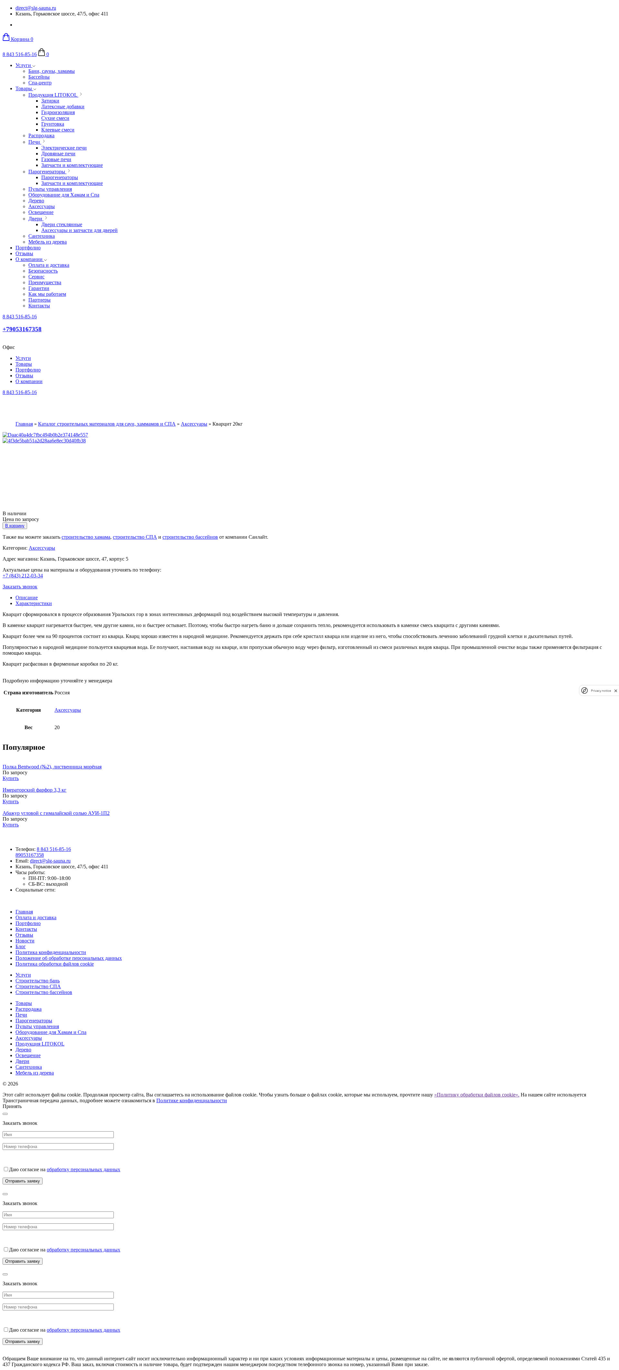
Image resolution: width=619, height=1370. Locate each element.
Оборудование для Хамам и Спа (50, 1032)
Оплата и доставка (35, 917)
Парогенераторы (33, 1020)
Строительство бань (37, 980)
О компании (29, 259)
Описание (26, 597)
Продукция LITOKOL (39, 1044)
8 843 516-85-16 (20, 54)
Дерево (23, 1049)
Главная (24, 424)
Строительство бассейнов (43, 992)
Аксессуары (194, 424)
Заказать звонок (20, 586)
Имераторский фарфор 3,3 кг (34, 790)
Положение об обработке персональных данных (68, 958)
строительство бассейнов (190, 537)
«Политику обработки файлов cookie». (476, 1094)
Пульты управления (37, 1026)
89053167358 (29, 855)
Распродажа (28, 1009)
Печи (21, 1015)
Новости (24, 940)
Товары (24, 88)
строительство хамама (86, 537)
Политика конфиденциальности (50, 952)
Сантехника (28, 1067)
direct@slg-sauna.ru (35, 8)
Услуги (23, 65)
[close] (615, 690)
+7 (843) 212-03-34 (23, 575)
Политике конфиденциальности (191, 1100)
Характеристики (33, 603)
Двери (22, 1061)
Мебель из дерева (34, 1073)
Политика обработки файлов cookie (54, 964)
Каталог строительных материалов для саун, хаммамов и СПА (107, 424)
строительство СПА (135, 537)
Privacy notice (601, 690)
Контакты (26, 929)
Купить (11, 778)
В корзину (15, 525)
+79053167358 (22, 329)
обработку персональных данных (83, 1169)
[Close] (5, 1114)
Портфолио (28, 247)
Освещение (28, 1055)
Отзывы (24, 253)
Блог (20, 946)
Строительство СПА (38, 986)
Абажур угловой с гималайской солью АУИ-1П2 (56, 813)
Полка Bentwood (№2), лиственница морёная (52, 766)
